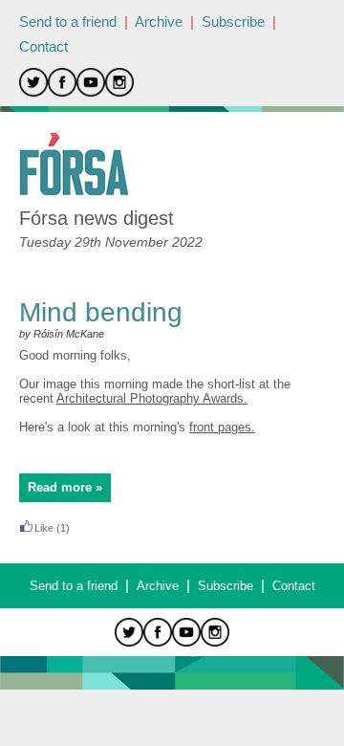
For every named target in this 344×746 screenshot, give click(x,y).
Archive (159, 21)
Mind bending (101, 312)
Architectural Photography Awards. (151, 398)
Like (44, 528)
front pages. (222, 427)
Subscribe (233, 21)
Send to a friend (68, 21)
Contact (43, 46)
